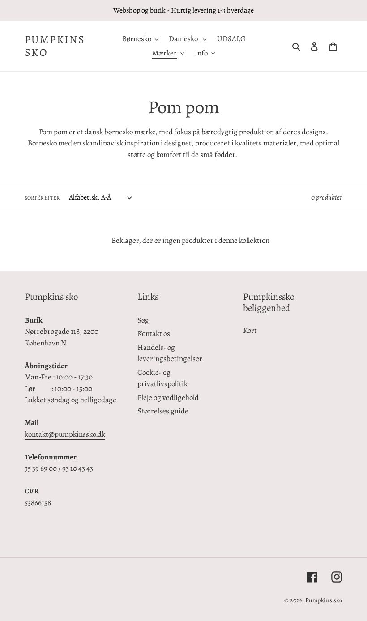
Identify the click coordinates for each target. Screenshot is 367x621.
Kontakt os (153, 333)
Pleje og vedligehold (168, 397)
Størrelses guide (162, 411)
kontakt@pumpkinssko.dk (65, 434)
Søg (143, 320)
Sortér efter (42, 197)
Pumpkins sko (55, 46)
